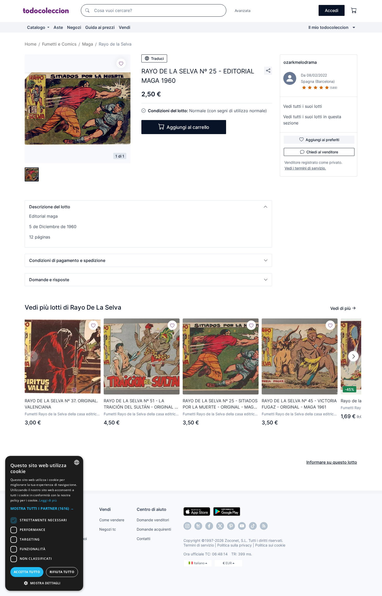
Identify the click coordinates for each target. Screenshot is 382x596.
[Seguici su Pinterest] (231, 526)
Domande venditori (153, 520)
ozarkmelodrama (300, 62)
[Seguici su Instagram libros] (198, 526)
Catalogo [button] (36, 27)
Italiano (199, 563)
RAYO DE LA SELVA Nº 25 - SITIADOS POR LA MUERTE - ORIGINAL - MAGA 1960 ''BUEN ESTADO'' (220, 404)
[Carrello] (354, 10)
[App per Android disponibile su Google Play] (226, 511)
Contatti (143, 538)
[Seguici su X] (220, 526)
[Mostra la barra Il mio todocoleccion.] (354, 27)
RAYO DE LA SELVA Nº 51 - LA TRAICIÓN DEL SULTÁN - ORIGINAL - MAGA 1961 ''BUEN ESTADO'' (140, 404)
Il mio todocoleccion (328, 27)
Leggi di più (48, 500)
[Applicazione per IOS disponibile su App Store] (196, 511)
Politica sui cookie (270, 545)
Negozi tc (107, 529)
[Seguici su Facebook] (209, 526)
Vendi (124, 27)
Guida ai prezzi (100, 27)
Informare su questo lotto (331, 462)
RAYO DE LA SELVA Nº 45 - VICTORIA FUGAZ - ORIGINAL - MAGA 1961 (299, 404)
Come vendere (111, 520)
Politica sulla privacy (234, 545)
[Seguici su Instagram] (187, 526)
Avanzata (243, 10)
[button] (148, 207)
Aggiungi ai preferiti (322, 139)
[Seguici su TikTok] (253, 526)
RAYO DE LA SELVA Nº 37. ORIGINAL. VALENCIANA (61, 404)
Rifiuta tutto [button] (62, 572)
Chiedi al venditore (322, 152)
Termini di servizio (198, 545)
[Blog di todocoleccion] (264, 526)
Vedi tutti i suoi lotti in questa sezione (312, 120)
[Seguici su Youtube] (242, 526)
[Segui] (121, 63)
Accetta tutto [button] (27, 572)
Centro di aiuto (151, 509)
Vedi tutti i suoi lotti (302, 106)
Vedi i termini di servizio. (305, 168)
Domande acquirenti (154, 529)
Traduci (157, 58)
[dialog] (44, 523)
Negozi (74, 27)
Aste (58, 27)
